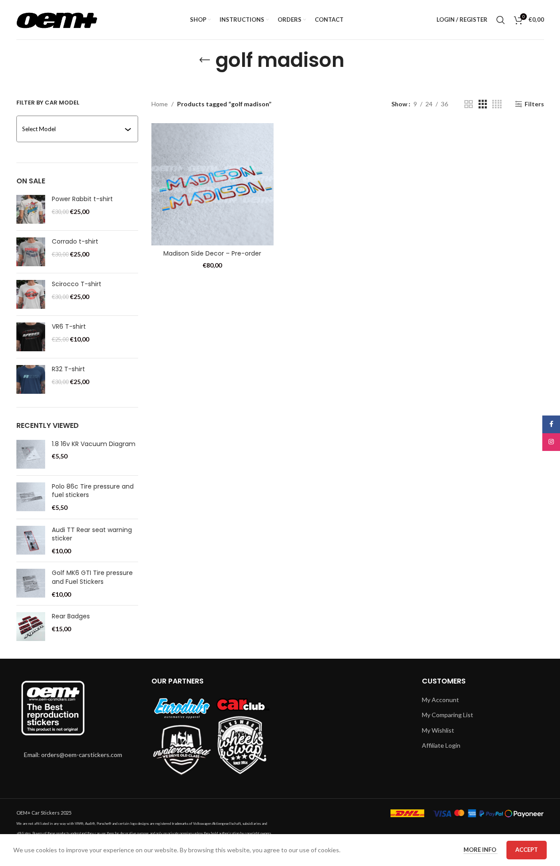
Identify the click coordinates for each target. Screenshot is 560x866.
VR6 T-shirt (69, 326)
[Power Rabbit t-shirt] (30, 209)
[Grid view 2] (468, 104)
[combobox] (78, 129)
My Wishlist (438, 730)
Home (159, 104)
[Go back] (204, 60)
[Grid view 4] (497, 104)
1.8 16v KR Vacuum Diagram (93, 444)
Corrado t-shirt (75, 241)
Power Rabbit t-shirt (82, 199)
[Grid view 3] (483, 104)
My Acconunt (440, 699)
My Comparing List (447, 714)
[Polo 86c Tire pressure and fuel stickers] (30, 497)
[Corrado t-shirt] (30, 251)
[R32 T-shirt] (30, 379)
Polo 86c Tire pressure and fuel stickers (93, 491)
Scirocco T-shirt (76, 284)
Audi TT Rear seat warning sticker (92, 534)
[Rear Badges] (30, 626)
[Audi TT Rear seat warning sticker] (30, 540)
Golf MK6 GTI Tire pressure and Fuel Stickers (92, 577)
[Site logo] (56, 19)
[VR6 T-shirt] (30, 336)
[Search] (501, 20)
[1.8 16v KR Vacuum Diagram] (30, 454)
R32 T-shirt (68, 369)
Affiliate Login (441, 745)
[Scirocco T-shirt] (30, 294)
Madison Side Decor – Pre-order (212, 253)
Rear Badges (71, 616)
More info (480, 849)
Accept (526, 849)
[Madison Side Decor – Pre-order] (212, 184)
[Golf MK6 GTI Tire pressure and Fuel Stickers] (30, 583)
